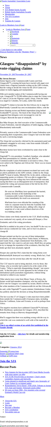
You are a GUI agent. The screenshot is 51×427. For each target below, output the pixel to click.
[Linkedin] (14, 43)
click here (22, 334)
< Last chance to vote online (11, 50)
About (7, 7)
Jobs (6, 19)
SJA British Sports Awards (15, 10)
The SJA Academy (12, 16)
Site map (8, 405)
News (7, 5)
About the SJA (11, 401)
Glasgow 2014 (16, 347)
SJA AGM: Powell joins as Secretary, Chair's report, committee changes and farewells (25, 378)
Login (7, 403)
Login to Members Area (9, 25)
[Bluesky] (14, 40)
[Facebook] (14, 32)
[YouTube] (14, 34)
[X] (11, 36)
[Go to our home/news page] (15, 1)
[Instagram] (14, 38)
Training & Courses (12, 21)
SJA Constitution (11, 410)
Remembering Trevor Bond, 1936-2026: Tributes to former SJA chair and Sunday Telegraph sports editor (28, 387)
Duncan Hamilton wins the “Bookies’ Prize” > (18, 52)
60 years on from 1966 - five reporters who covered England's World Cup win (25, 391)
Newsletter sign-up (12, 412)
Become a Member (12, 407)
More (2, 396)
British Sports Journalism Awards (18, 12)
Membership (10, 14)
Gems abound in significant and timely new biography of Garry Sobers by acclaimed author (27, 382)
